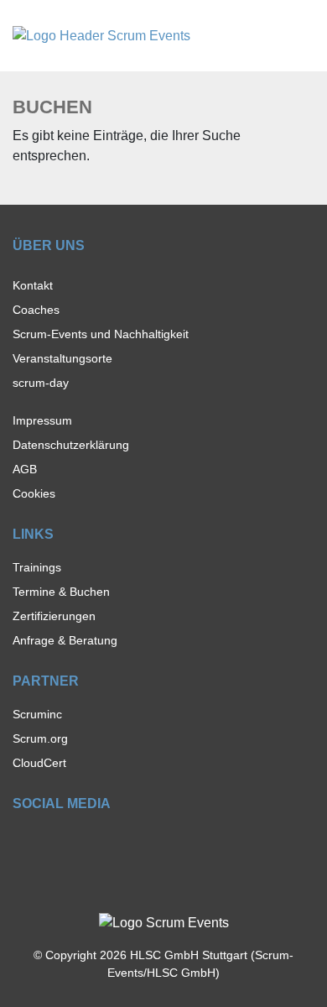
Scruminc (37, 714)
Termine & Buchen (61, 591)
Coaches (36, 309)
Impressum (42, 420)
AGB (25, 469)
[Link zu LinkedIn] (79, 842)
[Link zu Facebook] (21, 842)
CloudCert (39, 763)
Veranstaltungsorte (62, 358)
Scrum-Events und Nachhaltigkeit (101, 334)
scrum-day (41, 382)
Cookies (34, 493)
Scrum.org (40, 738)
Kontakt (33, 285)
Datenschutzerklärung (71, 444)
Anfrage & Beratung (65, 640)
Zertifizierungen (54, 616)
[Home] (101, 35)
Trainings (37, 567)
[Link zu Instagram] (50, 842)
